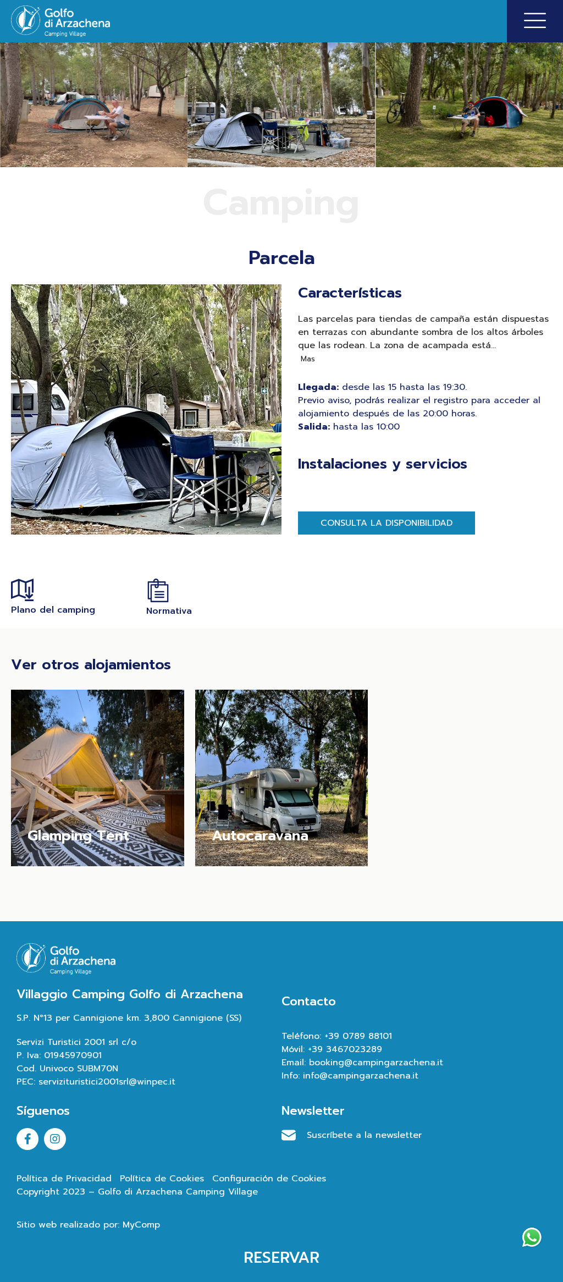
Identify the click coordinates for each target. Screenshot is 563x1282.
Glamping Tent (78, 835)
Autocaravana (260, 835)
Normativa (169, 611)
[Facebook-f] (27, 1139)
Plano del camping (53, 610)
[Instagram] (55, 1139)
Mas (306, 359)
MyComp (141, 1224)
